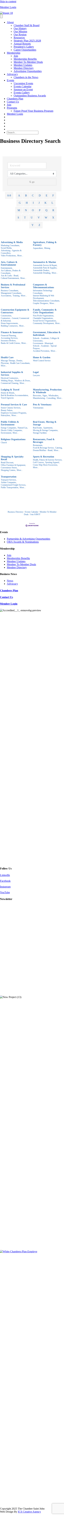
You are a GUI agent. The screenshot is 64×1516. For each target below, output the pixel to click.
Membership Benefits (25, 58)
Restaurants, (38, 445)
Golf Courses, (38, 462)
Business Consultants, (10, 290)
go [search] (33, 182)
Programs (12, 107)
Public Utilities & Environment (10, 423)
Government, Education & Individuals (47, 333)
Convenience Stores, (9, 467)
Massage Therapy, (8, 360)
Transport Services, (9, 480)
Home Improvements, (9, 323)
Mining (47, 248)
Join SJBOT (35, 514)
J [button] (39, 202)
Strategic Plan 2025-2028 (27, 40)
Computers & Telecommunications (43, 286)
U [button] (32, 217)
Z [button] (39, 225)
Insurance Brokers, (8, 340)
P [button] (39, 210)
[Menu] (1, 16)
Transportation (8, 476)
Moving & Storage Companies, (45, 430)
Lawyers (36, 375)
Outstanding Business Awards (30, 95)
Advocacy (12, 74)
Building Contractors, (9, 326)
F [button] (53, 195)
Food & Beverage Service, (43, 448)
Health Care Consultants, (20, 363)
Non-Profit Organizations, (43, 315)
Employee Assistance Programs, (14, 413)
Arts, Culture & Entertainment (9, 263)
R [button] (53, 210)
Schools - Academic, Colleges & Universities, (46, 339)
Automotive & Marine (44, 262)
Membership (13, 52)
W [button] (46, 217)
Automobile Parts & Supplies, (45, 268)
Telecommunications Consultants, (46, 301)
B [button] (26, 195)
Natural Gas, (23, 428)
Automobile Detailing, (42, 273)
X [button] (53, 217)
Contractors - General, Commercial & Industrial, (15, 319)
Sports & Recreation (43, 456)
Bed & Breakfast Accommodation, (15, 395)
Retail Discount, (7, 462)
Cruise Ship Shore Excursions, (45, 465)
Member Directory (24, 68)
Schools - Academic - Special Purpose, (44, 347)
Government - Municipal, (43, 343)
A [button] (19, 195)
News (10, 580)
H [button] (27, 202)
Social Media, (6, 248)
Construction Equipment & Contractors (15, 311)
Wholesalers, (53, 395)
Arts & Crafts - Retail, (10, 275)
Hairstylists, (6, 415)
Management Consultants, (11, 293)
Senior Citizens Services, (11, 408)
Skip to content (8, 1)
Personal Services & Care (14, 404)
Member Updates (23, 65)
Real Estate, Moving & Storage (44, 423)
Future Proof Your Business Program (33, 110)
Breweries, (37, 395)
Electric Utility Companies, (12, 430)
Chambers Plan (15, 98)
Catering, (58, 448)
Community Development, (43, 323)
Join (16, 55)
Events (10, 80)
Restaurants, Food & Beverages (44, 440)
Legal (36, 372)
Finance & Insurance (12, 332)
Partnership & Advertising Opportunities (28, 538)
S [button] (18, 217)
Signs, (45, 395)
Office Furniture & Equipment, (13, 465)
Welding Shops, (7, 380)
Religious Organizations (13, 439)
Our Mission (20, 31)
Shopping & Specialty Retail (12, 458)
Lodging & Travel (10, 389)
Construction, (6, 315)
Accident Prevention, (41, 351)
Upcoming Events (23, 83)
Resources (19, 37)
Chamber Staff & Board (26, 25)
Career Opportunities (25, 49)
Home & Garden (41, 357)
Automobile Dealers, (41, 270)
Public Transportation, (10, 487)
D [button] (40, 195)
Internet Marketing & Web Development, (43, 296)
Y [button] (33, 225)
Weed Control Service (42, 360)
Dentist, (19, 360)
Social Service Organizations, (45, 321)
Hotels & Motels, (8, 393)
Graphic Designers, (41, 303)
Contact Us (13, 101)
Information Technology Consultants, (42, 291)
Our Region (20, 34)
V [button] (39, 217)
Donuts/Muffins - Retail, (43, 450)
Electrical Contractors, (10, 378)
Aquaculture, (38, 248)
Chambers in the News (26, 77)
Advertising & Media (12, 242)
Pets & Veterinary (42, 404)
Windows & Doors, (23, 380)
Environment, (6, 433)
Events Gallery (22, 92)
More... (20, 255)
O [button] (33, 210)
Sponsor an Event (23, 89)
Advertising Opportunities (28, 71)
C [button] (33, 195)
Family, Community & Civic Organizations (45, 311)
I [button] (33, 202)
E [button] (46, 195)
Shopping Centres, (8, 470)
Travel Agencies (7, 398)
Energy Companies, (9, 428)
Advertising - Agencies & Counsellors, (11, 251)
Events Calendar (22, 86)
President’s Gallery (24, 46)
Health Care (7, 357)
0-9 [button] (9, 195)
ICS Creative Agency (29, 1511)
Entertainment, (6, 268)
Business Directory (15, 512)
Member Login (8, 7)
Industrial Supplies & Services (12, 373)
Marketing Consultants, (10, 245)
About (10, 22)
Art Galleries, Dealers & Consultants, (10, 271)
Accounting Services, (9, 338)
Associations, (6, 295)
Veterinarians (38, 408)
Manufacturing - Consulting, (44, 398)
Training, (16, 295)
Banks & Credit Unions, (10, 343)
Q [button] (46, 210)
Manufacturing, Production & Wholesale (47, 391)
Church (4, 442)
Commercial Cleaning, (10, 383)
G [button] (20, 202)
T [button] (25, 217)
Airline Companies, (9, 482)
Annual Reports (22, 43)
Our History (20, 28)
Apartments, (48, 428)
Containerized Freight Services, (13, 485)
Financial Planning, (8, 335)
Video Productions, (8, 255)
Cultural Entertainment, (10, 278)
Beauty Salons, (7, 410)
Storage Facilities (40, 433)
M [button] (19, 210)
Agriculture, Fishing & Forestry (45, 243)
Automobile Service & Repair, (45, 265)
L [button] (52, 202)
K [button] (46, 202)
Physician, (5, 363)
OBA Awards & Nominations (23, 541)
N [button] (26, 210)
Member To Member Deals (28, 62)
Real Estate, (37, 428)
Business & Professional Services (13, 286)
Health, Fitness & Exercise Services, (47, 460)
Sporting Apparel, (52, 462)
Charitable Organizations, (43, 318)
